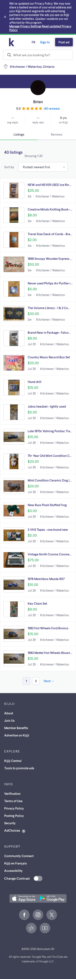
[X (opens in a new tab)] (51, 915)
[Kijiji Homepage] (11, 42)
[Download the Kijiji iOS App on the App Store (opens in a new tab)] (24, 898)
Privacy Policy (14, 808)
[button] (38, 190)
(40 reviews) (52, 108)
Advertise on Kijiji (16, 735)
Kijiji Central (13, 761)
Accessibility (13, 870)
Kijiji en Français (15, 863)
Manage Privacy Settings (25, 26)
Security (10, 823)
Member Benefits (16, 728)
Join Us (9, 720)
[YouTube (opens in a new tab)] (45, 928)
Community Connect (19, 856)
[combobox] (38, 55)
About (8, 713)
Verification (12, 793)
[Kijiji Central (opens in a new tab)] (31, 928)
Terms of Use (13, 801)
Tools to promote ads (19, 768)
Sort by (9, 167)
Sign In (45, 42)
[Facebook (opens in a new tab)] (24, 915)
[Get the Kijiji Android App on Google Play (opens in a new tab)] (52, 898)
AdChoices (12, 830)
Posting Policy (14, 816)
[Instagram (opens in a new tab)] (38, 915)
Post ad (63, 42)
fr (33, 42)
